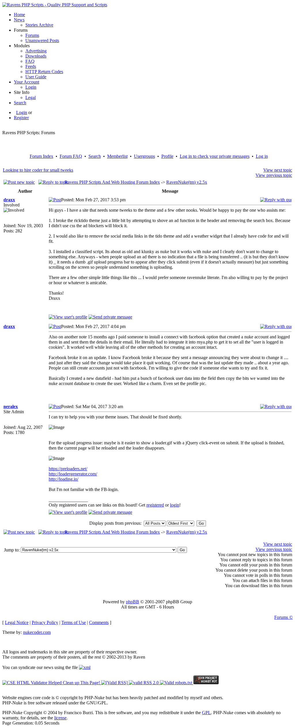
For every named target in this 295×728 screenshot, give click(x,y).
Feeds (30, 66)
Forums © (283, 617)
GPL (206, 712)
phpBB (132, 601)
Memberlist (117, 156)
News (19, 19)
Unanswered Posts (42, 40)
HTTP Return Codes (44, 71)
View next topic (277, 170)
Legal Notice (17, 622)
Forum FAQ (71, 156)
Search (20, 102)
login (174, 505)
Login (30, 87)
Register (21, 117)
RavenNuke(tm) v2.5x (186, 182)
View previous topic (274, 175)
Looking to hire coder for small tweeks (38, 170)
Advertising (36, 50)
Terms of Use (73, 622)
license (60, 717)
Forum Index (41, 156)
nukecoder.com (37, 632)
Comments (99, 622)
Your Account (26, 81)
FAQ (30, 61)
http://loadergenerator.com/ (73, 473)
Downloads (35, 56)
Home (19, 14)
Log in (262, 156)
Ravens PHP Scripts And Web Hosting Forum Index (112, 182)
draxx (9, 199)
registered (155, 505)
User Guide (35, 76)
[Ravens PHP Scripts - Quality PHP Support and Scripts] (54, 4)
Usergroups (144, 156)
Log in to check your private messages (214, 156)
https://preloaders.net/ (68, 468)
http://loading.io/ (63, 479)
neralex (10, 406)
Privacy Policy (45, 622)
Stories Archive (39, 24)
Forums (32, 35)
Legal (30, 97)
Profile (167, 156)
